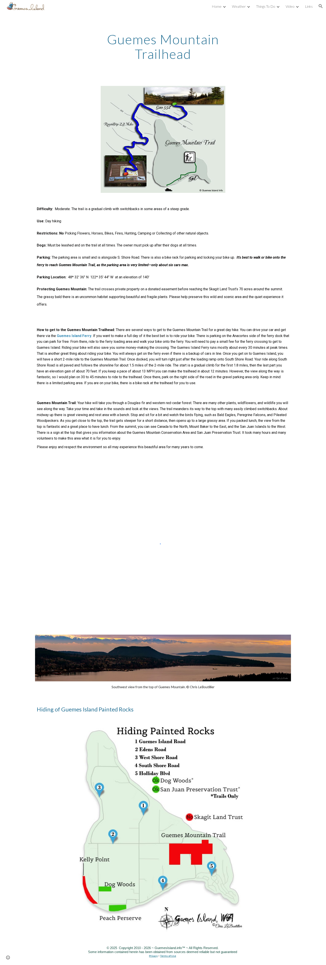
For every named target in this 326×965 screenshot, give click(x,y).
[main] (163, 46)
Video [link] (290, 6)
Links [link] (309, 6)
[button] (320, 6)
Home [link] (217, 6)
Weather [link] (239, 6)
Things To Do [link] (265, 6)
